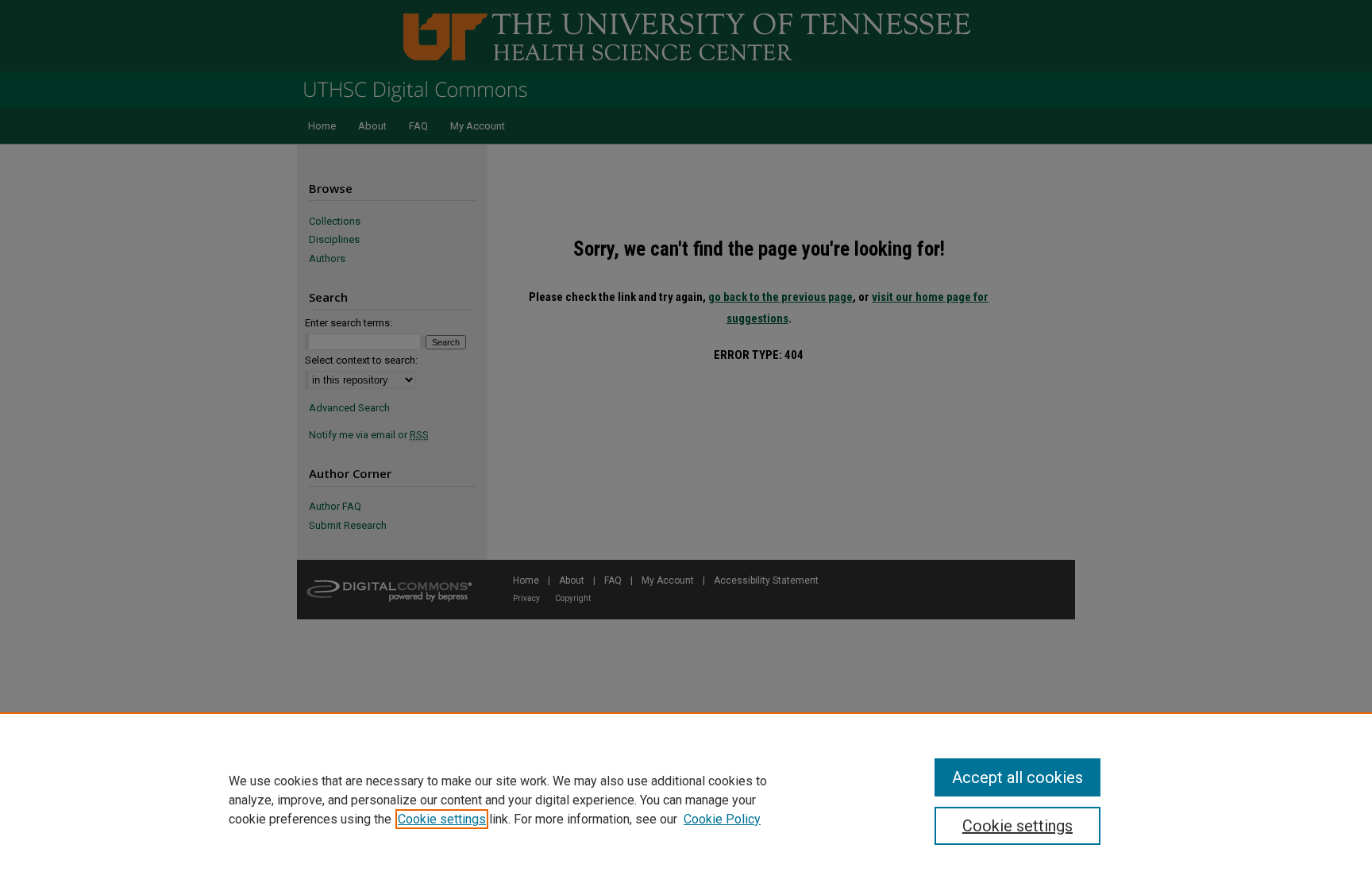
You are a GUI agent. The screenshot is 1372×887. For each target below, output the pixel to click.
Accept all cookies (1017, 777)
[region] (686, 799)
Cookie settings (442, 819)
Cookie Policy (722, 819)
